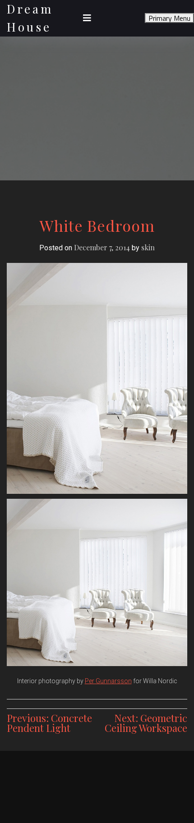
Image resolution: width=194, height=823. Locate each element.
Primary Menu (169, 18)
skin (148, 247)
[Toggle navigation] (87, 18)
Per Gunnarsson (108, 681)
